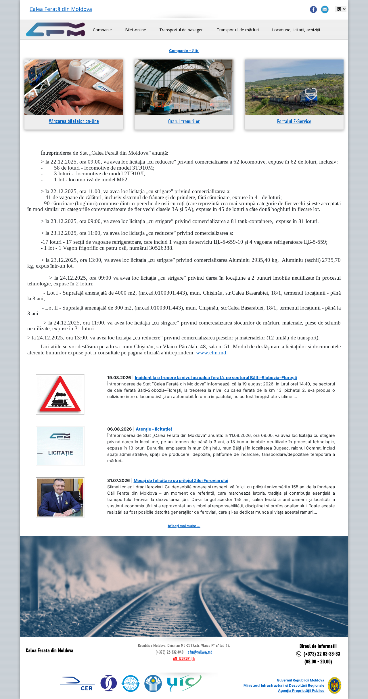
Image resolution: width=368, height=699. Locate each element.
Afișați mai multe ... (184, 526)
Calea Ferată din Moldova (61, 8)
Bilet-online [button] (135, 29)
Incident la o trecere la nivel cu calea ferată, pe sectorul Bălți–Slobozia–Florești (216, 377)
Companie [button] (102, 29)
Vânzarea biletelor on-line (74, 121)
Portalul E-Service (294, 122)
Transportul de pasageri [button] (181, 29)
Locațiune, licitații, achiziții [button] (296, 29)
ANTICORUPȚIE (184, 659)
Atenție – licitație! (154, 429)
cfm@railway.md (200, 652)
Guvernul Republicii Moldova (300, 680)
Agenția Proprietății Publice (301, 690)
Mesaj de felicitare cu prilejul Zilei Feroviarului (181, 480)
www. (211, 353)
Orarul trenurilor (184, 122)
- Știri (184, 50)
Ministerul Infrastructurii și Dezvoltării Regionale (284, 685)
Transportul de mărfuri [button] (238, 29)
